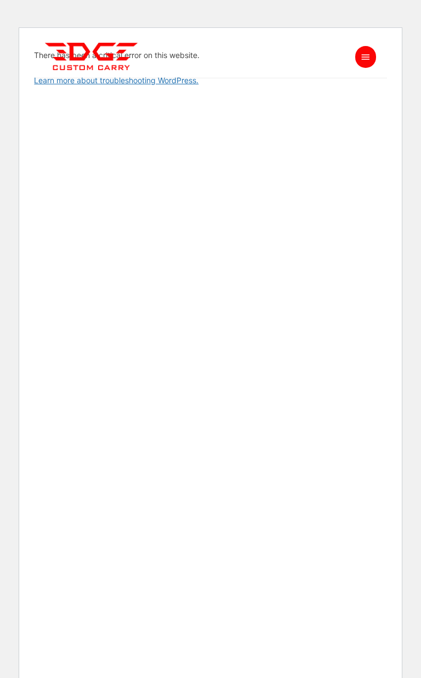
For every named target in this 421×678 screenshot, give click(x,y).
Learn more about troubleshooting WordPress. (116, 80)
